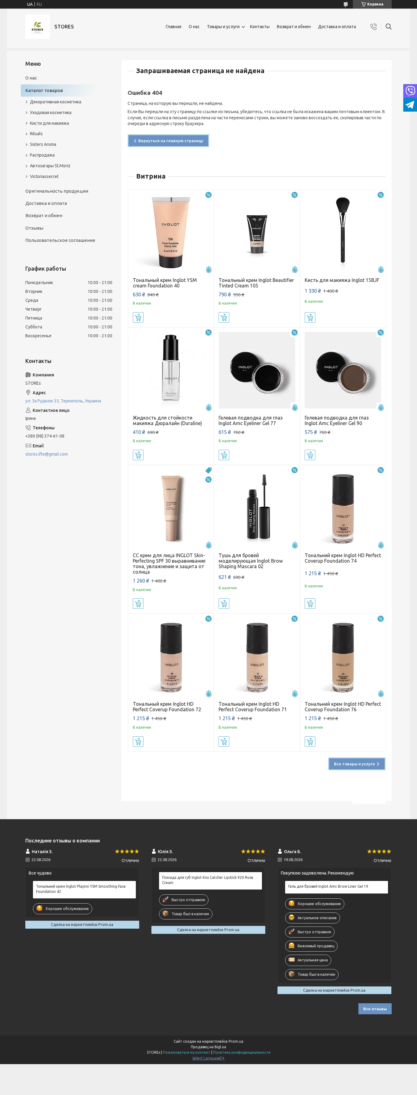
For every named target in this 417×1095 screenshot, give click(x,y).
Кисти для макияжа (49, 123)
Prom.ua (236, 1041)
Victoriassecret (44, 176)
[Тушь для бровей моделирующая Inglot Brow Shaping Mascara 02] (257, 508)
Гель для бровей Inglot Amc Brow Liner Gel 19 (328, 886)
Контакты (260, 26)
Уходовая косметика (50, 112)
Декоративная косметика (55, 101)
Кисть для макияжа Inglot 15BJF (342, 280)
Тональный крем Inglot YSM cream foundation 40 (165, 282)
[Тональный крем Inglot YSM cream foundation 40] (171, 233)
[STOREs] (37, 27)
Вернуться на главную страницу (170, 141)
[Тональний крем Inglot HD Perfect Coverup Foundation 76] (343, 657)
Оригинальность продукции (56, 191)
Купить (138, 317)
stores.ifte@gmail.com (46, 454)
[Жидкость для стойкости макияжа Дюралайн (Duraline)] (171, 370)
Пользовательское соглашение (60, 240)
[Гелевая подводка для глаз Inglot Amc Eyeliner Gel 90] (343, 370)
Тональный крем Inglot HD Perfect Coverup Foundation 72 (167, 706)
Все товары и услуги (354, 764)
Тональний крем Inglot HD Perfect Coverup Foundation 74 (343, 558)
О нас (194, 26)
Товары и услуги (223, 26)
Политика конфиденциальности (241, 1052)
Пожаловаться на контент (186, 1052)
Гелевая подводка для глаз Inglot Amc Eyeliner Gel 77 (251, 420)
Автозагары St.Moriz (50, 165)
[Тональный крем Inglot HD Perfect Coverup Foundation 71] (257, 657)
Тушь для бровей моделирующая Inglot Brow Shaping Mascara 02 (251, 561)
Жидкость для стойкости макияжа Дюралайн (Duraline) (167, 420)
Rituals (36, 133)
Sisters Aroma (43, 144)
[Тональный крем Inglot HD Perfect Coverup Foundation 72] (171, 657)
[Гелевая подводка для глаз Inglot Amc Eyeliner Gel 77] (257, 370)
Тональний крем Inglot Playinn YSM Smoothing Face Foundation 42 (81, 888)
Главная (173, 26)
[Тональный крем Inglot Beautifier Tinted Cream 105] (257, 233)
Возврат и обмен (294, 26)
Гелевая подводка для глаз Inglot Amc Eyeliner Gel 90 (337, 420)
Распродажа (42, 155)
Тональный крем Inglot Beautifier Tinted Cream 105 (256, 282)
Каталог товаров (44, 90)
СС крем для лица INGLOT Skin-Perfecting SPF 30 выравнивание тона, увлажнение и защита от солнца (169, 564)
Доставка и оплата (337, 26)
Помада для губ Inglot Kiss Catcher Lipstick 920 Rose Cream (207, 879)
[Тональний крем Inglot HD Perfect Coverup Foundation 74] (343, 508)
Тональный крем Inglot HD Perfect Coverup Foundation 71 (253, 706)
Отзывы (34, 228)
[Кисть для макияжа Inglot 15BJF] (343, 233)
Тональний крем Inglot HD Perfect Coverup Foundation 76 (343, 706)
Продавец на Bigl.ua (208, 1047)
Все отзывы (375, 1009)
